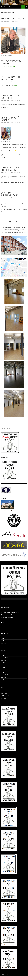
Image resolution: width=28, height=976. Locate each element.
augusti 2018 (3, 669)
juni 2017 (3, 682)
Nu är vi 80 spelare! (5, 607)
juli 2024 (2, 645)
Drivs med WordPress (4, 974)
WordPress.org (4, 698)
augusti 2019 (3, 665)
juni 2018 (3, 672)
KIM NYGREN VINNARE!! (13, 18)
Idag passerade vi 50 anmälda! (7, 617)
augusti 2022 (3, 660)
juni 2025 (3, 640)
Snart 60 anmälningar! (9, 194)
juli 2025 (2, 638)
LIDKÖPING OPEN (6, 7)
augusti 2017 (3, 677)
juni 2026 (3, 631)
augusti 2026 (3, 626)
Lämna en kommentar (15, 21)
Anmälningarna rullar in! (10, 96)
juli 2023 (2, 652)
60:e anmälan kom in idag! (6, 614)
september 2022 (4, 657)
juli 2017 (2, 679)
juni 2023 (3, 655)
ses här (16, 85)
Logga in (2, 690)
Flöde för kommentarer (6, 695)
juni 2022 (3, 662)
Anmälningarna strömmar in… (10, 168)
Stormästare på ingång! (10, 118)
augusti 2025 (3, 635)
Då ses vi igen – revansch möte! (7, 609)
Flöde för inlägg (4, 693)
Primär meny (26, 7)
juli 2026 (2, 628)
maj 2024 (3, 648)
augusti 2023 (3, 650)
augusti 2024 (3, 643)
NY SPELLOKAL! (9, 221)
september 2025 (4, 633)
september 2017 (4, 674)
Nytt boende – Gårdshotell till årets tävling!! (10, 612)
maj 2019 (3, 667)
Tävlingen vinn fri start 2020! (12, 78)
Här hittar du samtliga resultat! (8, 66)
